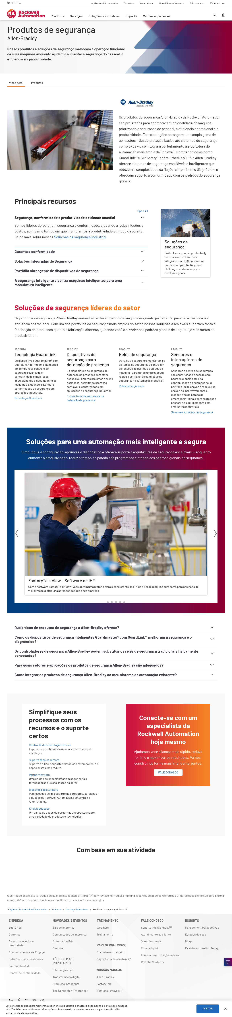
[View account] (223, 15)
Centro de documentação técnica (50, 745)
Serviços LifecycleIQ (109, 990)
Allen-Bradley (105, 977)
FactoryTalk (104, 984)
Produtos (57, 16)
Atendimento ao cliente (156, 934)
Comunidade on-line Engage (27, 952)
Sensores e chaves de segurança (192, 412)
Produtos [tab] (37, 82)
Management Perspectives (202, 927)
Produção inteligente (66, 984)
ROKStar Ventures (152, 962)
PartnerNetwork (39, 774)
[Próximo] (215, 534)
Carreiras (14, 934)
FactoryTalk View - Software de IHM (47, 474)
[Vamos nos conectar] (228, 962)
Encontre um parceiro (111, 952)
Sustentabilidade (19, 966)
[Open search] (214, 15)
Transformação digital (66, 977)
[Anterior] (16, 534)
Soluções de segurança (175, 211)
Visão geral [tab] (16, 82)
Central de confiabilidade (25, 973)
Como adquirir (150, 948)
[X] (27, 1000)
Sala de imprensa (63, 927)
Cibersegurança (63, 970)
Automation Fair (63, 941)
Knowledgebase (39, 808)
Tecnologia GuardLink (28, 398)
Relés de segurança (131, 386)
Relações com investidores (26, 959)
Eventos (58, 948)
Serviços (76, 16)
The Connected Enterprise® (70, 990)
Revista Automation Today (201, 948)
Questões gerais (151, 941)
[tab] (108, 602)
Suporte (131, 16)
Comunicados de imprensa (69, 934)
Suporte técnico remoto (44, 760)
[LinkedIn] (12, 1000)
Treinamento (105, 934)
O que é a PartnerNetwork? (114, 959)
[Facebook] (19, 1000)
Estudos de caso (195, 934)
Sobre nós (15, 927)
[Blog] (42, 1000)
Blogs (188, 941)
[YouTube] (34, 1000)
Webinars (103, 927)
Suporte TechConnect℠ (156, 927)
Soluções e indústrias (104, 16)
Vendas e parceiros (157, 16)
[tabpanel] (116, 483)
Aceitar (208, 1008)
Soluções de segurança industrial (80, 237)
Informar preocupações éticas (160, 955)
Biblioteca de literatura (43, 789)
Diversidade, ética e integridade (21, 943)
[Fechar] (225, 1008)
